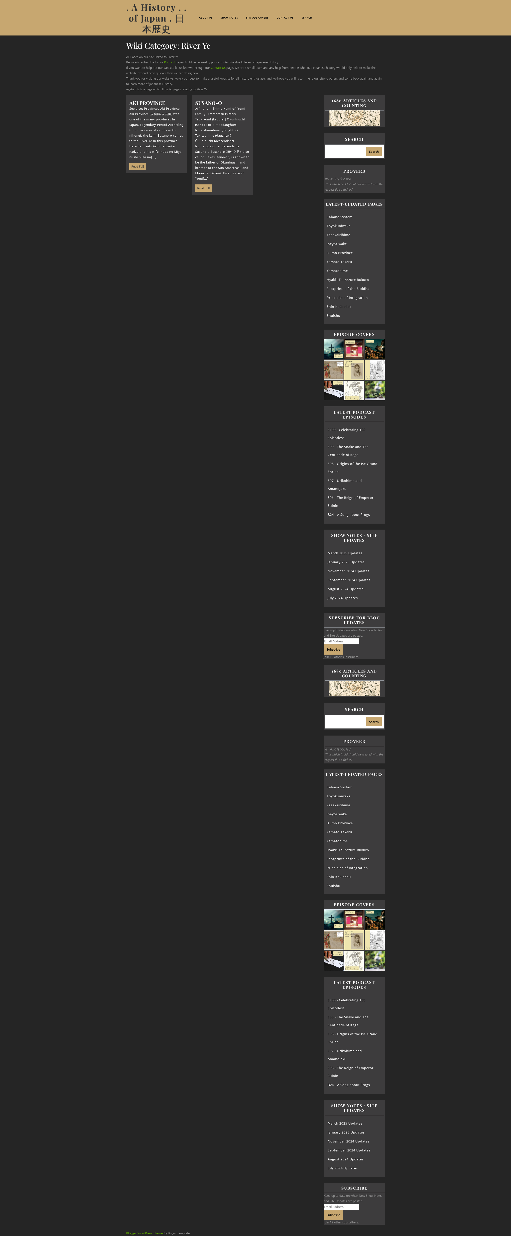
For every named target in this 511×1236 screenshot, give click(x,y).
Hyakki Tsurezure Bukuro (348, 280)
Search (307, 17)
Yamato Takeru (339, 262)
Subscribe (333, 649)
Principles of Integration (347, 297)
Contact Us (285, 17)
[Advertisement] (222, 229)
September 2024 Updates (349, 580)
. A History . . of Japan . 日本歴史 (156, 17)
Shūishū (333, 315)
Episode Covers (257, 17)
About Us (206, 17)
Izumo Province (340, 253)
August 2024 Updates (346, 589)
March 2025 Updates (345, 553)
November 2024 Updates (348, 571)
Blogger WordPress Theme (144, 1233)
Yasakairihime (338, 235)
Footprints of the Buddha (348, 289)
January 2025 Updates (346, 562)
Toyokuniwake (339, 226)
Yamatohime (337, 271)
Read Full (136, 165)
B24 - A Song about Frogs (349, 514)
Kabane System (340, 217)
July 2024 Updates (343, 598)
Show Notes (229, 17)
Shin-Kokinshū (339, 306)
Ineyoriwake (337, 244)
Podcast (169, 62)
